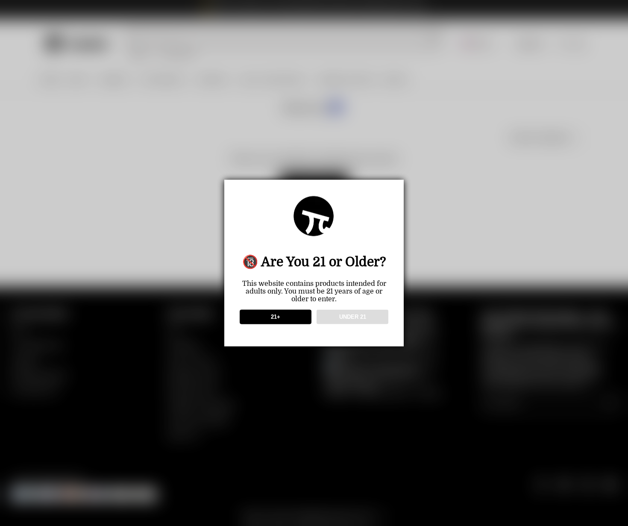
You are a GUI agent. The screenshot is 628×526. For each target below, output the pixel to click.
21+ (275, 317)
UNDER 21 (352, 317)
